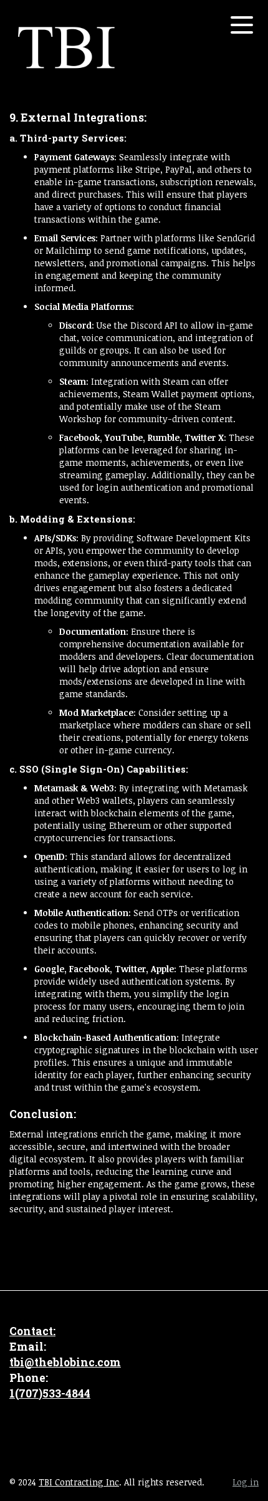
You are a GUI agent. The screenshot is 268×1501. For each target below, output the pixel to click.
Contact (31, 1331)
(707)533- (40, 1393)
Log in (245, 1482)
